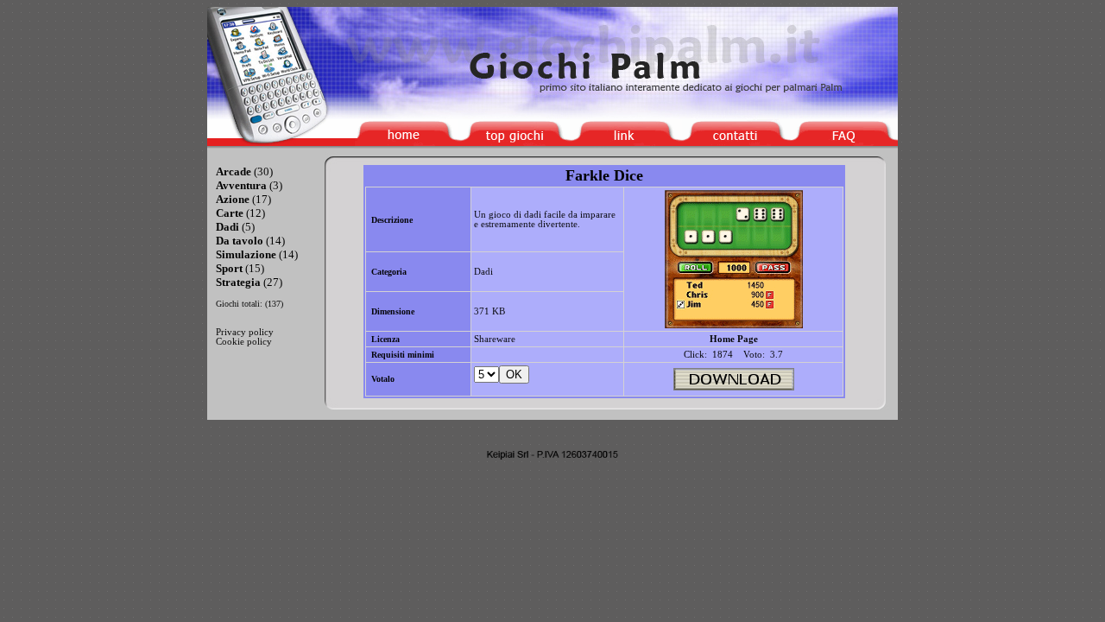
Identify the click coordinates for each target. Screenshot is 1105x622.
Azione (232, 199)
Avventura (241, 185)
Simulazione (246, 254)
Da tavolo (239, 240)
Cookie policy (244, 341)
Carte (229, 212)
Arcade (233, 171)
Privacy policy (245, 332)
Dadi (227, 226)
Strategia (238, 282)
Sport (229, 268)
